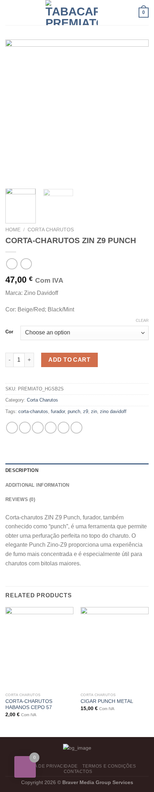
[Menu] (9, 12)
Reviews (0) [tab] (20, 499)
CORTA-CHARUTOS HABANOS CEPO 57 (28, 704)
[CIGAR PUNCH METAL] (115, 648)
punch (74, 411)
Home (12, 229)
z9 (85, 411)
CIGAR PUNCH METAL (107, 701)
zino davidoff (113, 411)
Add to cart (69, 360)
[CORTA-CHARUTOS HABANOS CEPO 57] (39, 648)
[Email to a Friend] (51, 428)
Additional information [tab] (37, 485)
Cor (9, 331)
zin (94, 411)
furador (58, 411)
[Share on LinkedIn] (76, 428)
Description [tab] (21, 470)
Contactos (78, 771)
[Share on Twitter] (38, 428)
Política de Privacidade (47, 766)
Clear (142, 320)
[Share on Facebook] (25, 428)
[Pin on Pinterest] (63, 428)
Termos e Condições (109, 766)
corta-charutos (33, 411)
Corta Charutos (51, 229)
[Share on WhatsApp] (12, 428)
